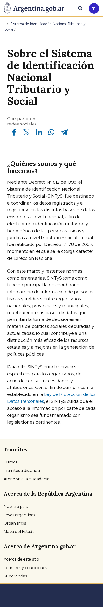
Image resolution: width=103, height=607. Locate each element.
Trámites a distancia (22, 470)
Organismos (15, 523)
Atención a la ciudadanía (26, 479)
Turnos (10, 462)
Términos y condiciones (25, 567)
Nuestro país (16, 506)
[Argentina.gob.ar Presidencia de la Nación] (36, 7)
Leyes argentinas (19, 515)
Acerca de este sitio (21, 559)
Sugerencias (15, 576)
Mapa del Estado (19, 531)
